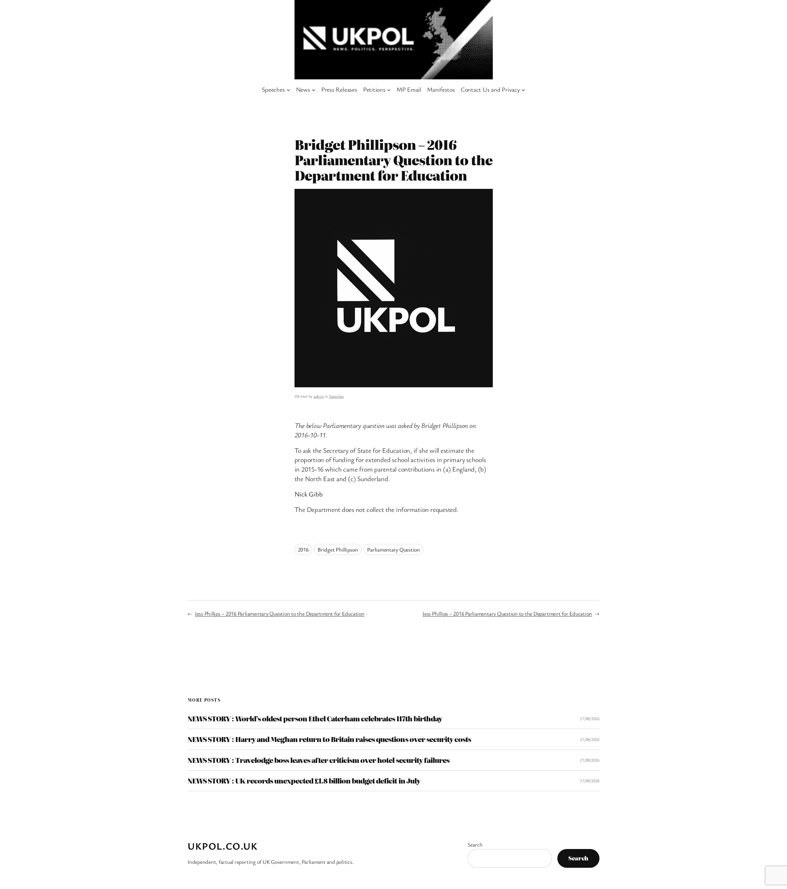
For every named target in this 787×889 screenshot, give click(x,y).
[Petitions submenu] (389, 89)
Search (475, 844)
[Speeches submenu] (288, 89)
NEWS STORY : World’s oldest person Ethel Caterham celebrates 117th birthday (315, 719)
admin (319, 396)
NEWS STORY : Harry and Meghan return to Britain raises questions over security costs (329, 739)
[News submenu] (313, 89)
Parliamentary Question (393, 549)
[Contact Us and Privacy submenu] (523, 89)
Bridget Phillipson (338, 549)
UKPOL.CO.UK (223, 845)
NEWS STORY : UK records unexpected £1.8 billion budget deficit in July (304, 781)
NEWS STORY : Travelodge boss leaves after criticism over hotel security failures (318, 760)
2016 (303, 549)
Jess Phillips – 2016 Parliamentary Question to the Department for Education (280, 613)
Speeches (336, 396)
